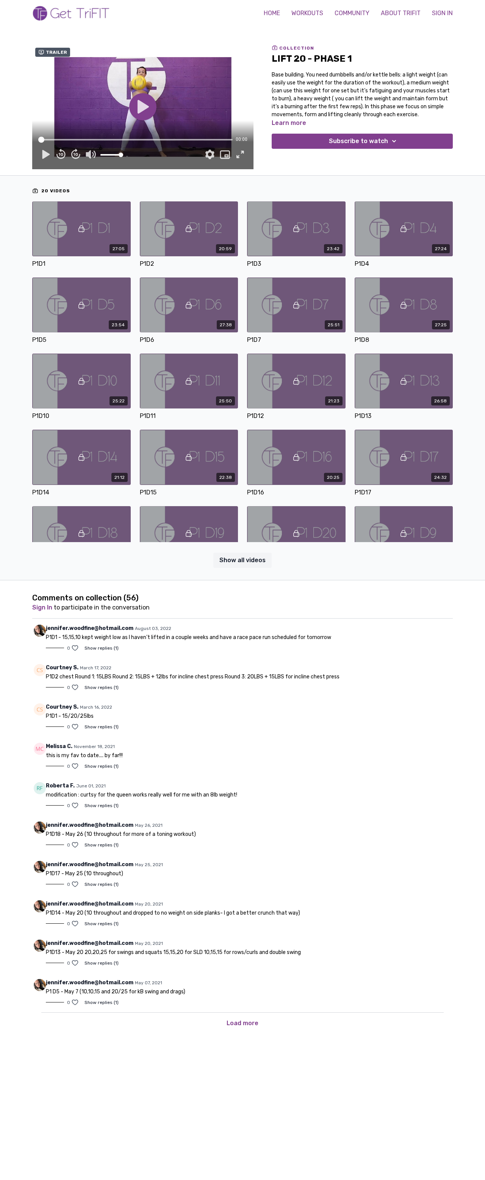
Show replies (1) (101, 648)
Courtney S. (62, 667)
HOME (272, 13)
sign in (42, 607)
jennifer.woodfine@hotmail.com (89, 628)
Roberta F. (60, 786)
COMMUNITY (352, 13)
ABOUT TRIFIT (401, 13)
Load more (242, 1023)
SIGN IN (442, 13)
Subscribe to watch (358, 141)
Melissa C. (59, 746)
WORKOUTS (307, 13)
